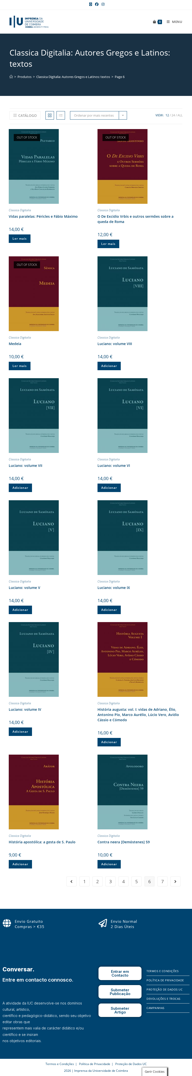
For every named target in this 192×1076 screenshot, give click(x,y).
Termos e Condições (162, 971)
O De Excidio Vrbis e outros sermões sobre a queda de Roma (136, 219)
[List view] (60, 115)
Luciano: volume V (24, 587)
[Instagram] (158, 1042)
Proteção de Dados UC (164, 989)
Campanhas (155, 1008)
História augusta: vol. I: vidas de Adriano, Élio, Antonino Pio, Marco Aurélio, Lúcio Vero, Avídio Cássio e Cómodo (138, 714)
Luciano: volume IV (25, 709)
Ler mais (19, 238)
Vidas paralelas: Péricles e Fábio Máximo (43, 216)
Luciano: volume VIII (115, 343)
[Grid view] (50, 115)
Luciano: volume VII (25, 465)
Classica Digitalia (20, 210)
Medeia (15, 343)
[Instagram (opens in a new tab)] (102, 4)
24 (173, 115)
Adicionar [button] (109, 366)
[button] (90, 134)
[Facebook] (150, 1042)
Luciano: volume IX (114, 587)
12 (167, 115)
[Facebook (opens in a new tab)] (97, 4)
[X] (164, 1042)
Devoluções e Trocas (163, 999)
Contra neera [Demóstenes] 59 (124, 842)
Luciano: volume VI (114, 465)
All (180, 115)
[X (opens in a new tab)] (91, 4)
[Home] (11, 76)
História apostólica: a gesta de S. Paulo (42, 842)
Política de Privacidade (165, 980)
